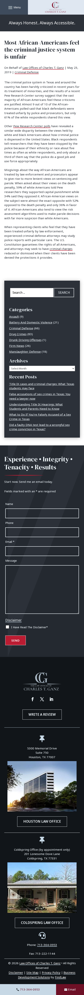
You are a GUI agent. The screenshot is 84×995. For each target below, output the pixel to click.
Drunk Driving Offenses (25, 340)
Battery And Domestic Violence (30, 322)
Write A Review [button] (42, 714)
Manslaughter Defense (25, 351)
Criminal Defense (27, 72)
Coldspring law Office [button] (42, 922)
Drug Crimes (18, 334)
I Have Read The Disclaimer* (29, 627)
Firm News (16, 346)
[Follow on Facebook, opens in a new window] (33, 699)
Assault (14, 316)
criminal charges (61, 249)
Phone (9, 523)
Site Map (32, 972)
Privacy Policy (51, 972)
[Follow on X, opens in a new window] (42, 699)
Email (72, 989)
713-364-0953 (30, 989)
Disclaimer (13, 620)
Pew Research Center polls (31, 126)
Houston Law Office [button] (42, 821)
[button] (14, 7)
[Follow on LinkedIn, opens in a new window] (51, 699)
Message (11, 560)
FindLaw (60, 977)
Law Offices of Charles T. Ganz (43, 68)
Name (9, 504)
